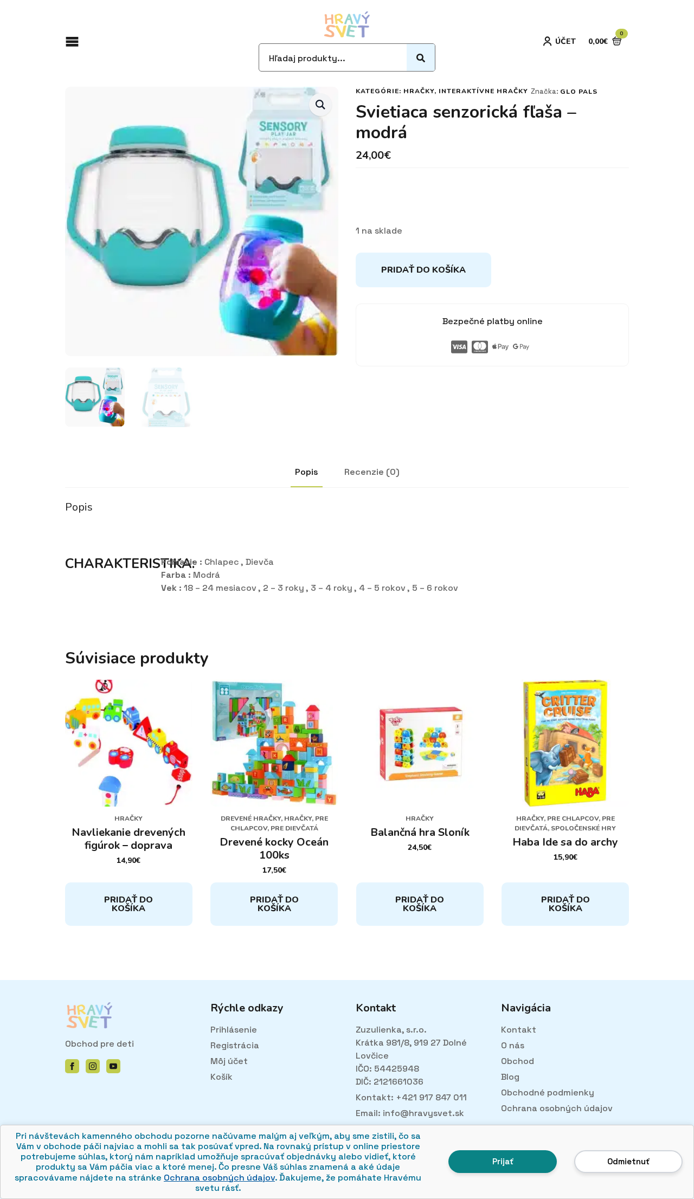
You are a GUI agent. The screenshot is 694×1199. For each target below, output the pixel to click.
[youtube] (113, 1066)
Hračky (418, 91)
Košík (221, 1076)
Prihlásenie (233, 1029)
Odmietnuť (628, 1161)
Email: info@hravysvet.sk (410, 1113)
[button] (320, 104)
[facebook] (72, 1066)
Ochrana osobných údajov (219, 1177)
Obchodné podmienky (547, 1092)
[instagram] (93, 1066)
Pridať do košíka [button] (128, 904)
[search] (421, 58)
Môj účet (229, 1061)
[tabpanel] (347, 548)
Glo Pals (578, 91)
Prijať (502, 1161)
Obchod (517, 1061)
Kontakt (518, 1029)
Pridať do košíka (423, 270)
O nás (512, 1045)
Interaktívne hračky (483, 91)
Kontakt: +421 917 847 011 (411, 1097)
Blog (510, 1076)
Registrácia (234, 1045)
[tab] (307, 472)
